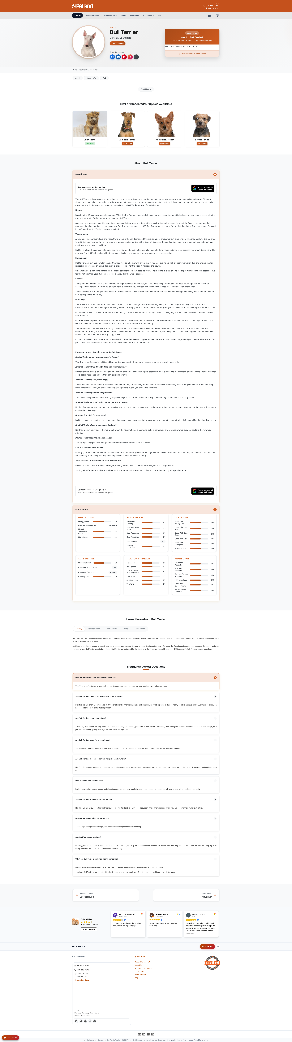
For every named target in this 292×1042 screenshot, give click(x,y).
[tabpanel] (146, 644)
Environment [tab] (111, 629)
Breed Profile (91, 78)
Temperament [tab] (94, 629)
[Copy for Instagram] (130, 56)
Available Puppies (92, 15)
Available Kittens (110, 15)
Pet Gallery (134, 15)
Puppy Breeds (148, 15)
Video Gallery (140, 974)
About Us (138, 965)
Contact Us (139, 971)
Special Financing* (142, 962)
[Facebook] (76, 1021)
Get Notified (127, 143)
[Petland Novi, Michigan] (82, 6)
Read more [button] (190, 934)
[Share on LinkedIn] (118, 56)
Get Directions (82, 980)
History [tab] (79, 629)
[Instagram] (90, 1021)
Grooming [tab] (140, 629)
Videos (123, 15)
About (77, 78)
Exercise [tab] (126, 629)
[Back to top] (218, 946)
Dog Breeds (83, 70)
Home (75, 70)
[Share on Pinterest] (124, 56)
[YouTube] (94, 1021)
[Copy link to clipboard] (136, 56)
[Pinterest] (85, 1021)
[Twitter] (81, 1021)
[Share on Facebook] (112, 56)
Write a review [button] (89, 929)
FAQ (104, 78)
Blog (159, 15)
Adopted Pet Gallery (143, 968)
